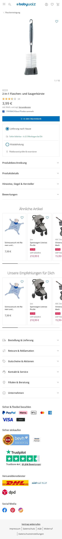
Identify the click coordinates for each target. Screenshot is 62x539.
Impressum (15, 528)
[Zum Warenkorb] (58, 4)
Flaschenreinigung (12, 12)
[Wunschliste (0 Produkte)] (52, 4)
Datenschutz (29, 528)
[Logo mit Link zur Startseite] (26, 4)
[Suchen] (10, 4)
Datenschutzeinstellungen (31, 534)
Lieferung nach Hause (20, 128)
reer (5, 90)
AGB (39, 528)
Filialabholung (17, 144)
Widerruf (48, 528)
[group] (31, 47)
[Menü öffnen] (4, 4)
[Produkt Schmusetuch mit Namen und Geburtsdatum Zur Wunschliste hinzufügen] (22, 218)
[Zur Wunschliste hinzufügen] (57, 21)
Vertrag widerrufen (31, 524)
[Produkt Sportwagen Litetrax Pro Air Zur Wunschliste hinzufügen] (47, 218)
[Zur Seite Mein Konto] (46, 4)
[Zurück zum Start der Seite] (59, 519)
